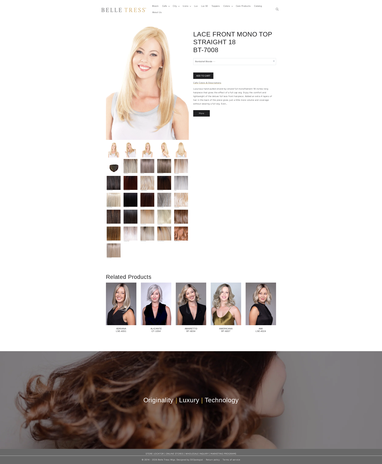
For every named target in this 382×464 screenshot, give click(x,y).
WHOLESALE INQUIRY (196, 453)
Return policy (213, 459)
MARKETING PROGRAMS (223, 453)
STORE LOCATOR (155, 453)
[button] (165, 6)
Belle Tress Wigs (166, 459)
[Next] (180, 82)
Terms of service (231, 459)
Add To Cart (203, 76)
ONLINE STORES (175, 453)
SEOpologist (196, 459)
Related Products (128, 277)
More (201, 113)
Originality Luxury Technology (191, 400)
